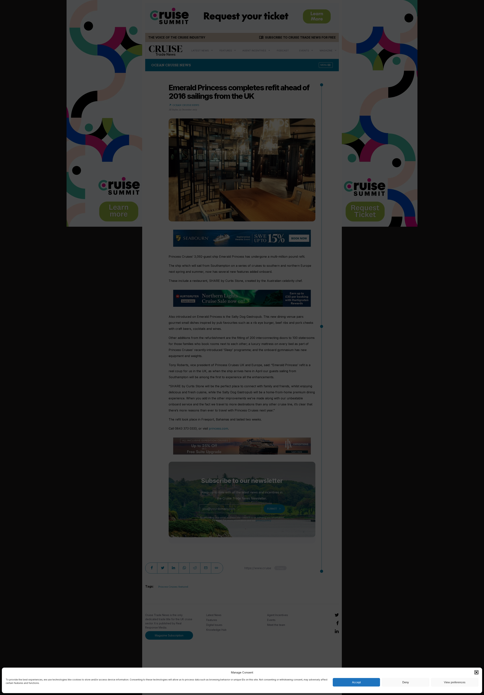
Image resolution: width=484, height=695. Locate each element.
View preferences (454, 682)
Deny (405, 682)
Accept (356, 682)
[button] (476, 672)
